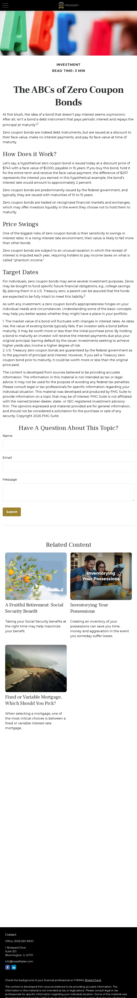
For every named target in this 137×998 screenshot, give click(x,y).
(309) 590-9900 (24, 941)
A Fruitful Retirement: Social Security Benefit (34, 608)
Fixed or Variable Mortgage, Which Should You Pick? (33, 700)
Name (7, 436)
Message (10, 480)
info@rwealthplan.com (19, 961)
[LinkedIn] (13, 967)
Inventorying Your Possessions (89, 608)
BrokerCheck (93, 980)
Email (7, 458)
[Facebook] (7, 967)
